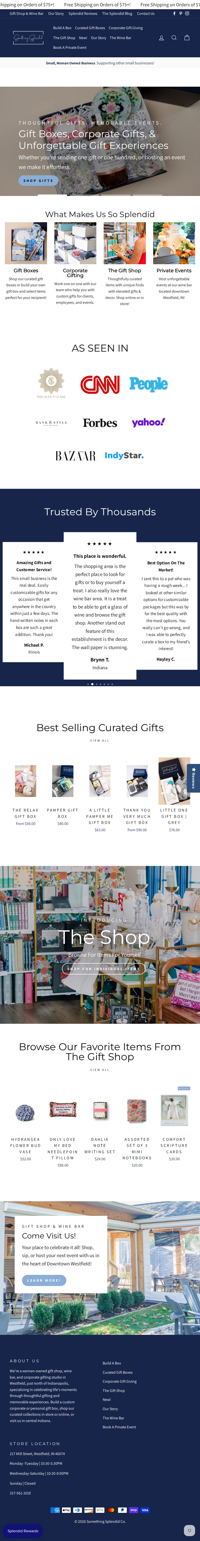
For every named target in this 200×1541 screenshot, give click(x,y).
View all (100, 740)
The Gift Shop (64, 37)
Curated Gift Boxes (90, 27)
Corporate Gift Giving (126, 27)
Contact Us (146, 13)
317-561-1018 (20, 1493)
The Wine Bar (120, 37)
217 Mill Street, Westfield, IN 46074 (37, 1453)
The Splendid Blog (117, 13)
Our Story (56, 13)
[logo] (51, 384)
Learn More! (44, 1280)
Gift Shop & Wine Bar (26, 13)
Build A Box (62, 27)
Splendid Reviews (83, 13)
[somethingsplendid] (28, 37)
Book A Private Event (69, 47)
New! (83, 37)
